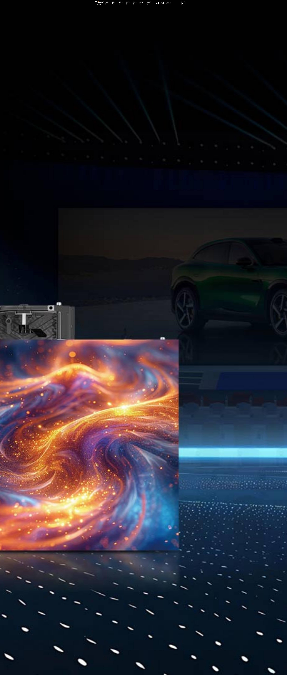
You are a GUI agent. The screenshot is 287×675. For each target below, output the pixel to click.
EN (183, 3)
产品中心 (107, 3)
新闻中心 (127, 3)
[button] (2, 337)
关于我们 (141, 3)
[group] (143, 337)
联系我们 (148, 3)
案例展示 (121, 3)
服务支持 (134, 3)
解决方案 (114, 3)
